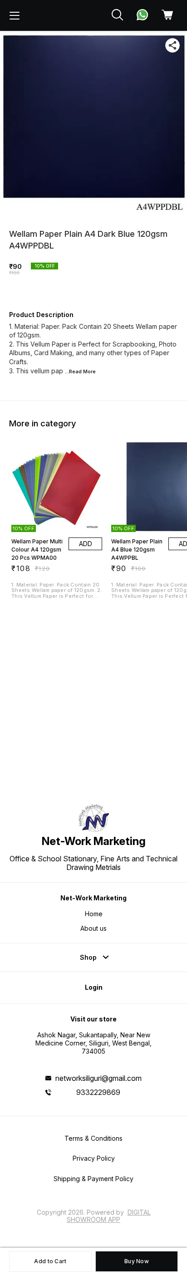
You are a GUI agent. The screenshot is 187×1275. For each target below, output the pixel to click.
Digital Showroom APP (109, 1215)
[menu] (15, 15)
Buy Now (136, 1261)
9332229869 (98, 1092)
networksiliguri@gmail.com (98, 1078)
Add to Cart (50, 1261)
